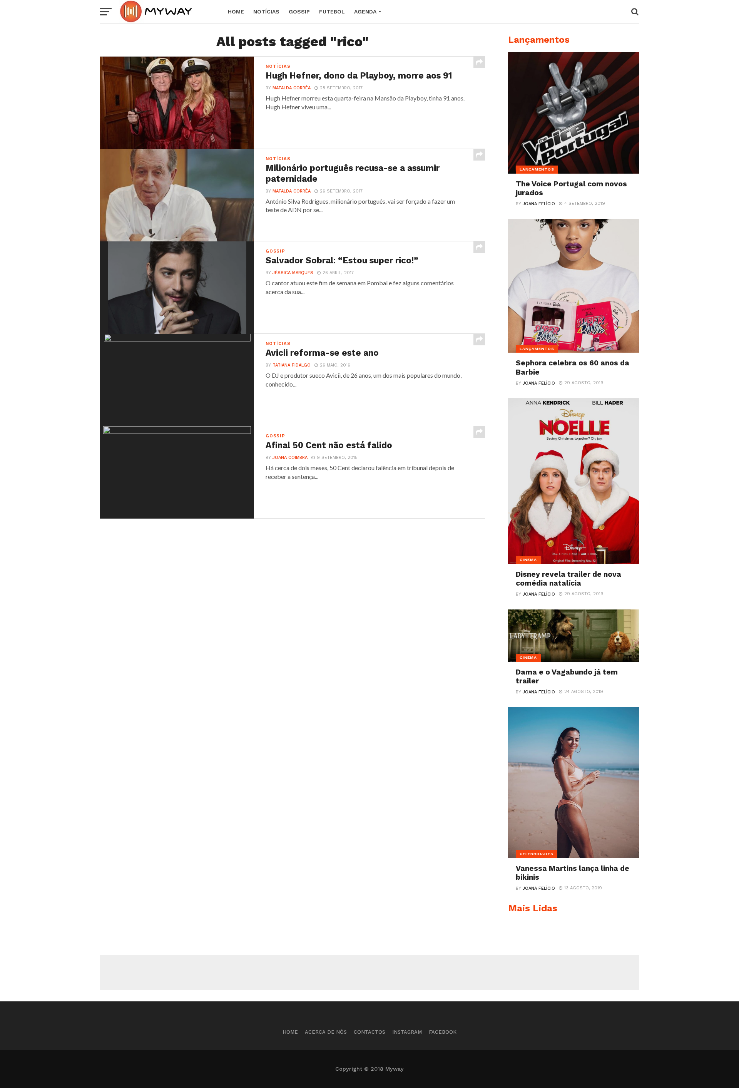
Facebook (442, 1032)
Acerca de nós (326, 1032)
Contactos (369, 1032)
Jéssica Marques (293, 272)
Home (236, 11)
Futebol (332, 11)
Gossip (299, 11)
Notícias (266, 11)
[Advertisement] (369, 972)
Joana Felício (539, 203)
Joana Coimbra (290, 457)
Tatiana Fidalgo (292, 365)
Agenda (365, 11)
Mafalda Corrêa (292, 87)
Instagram (407, 1032)
